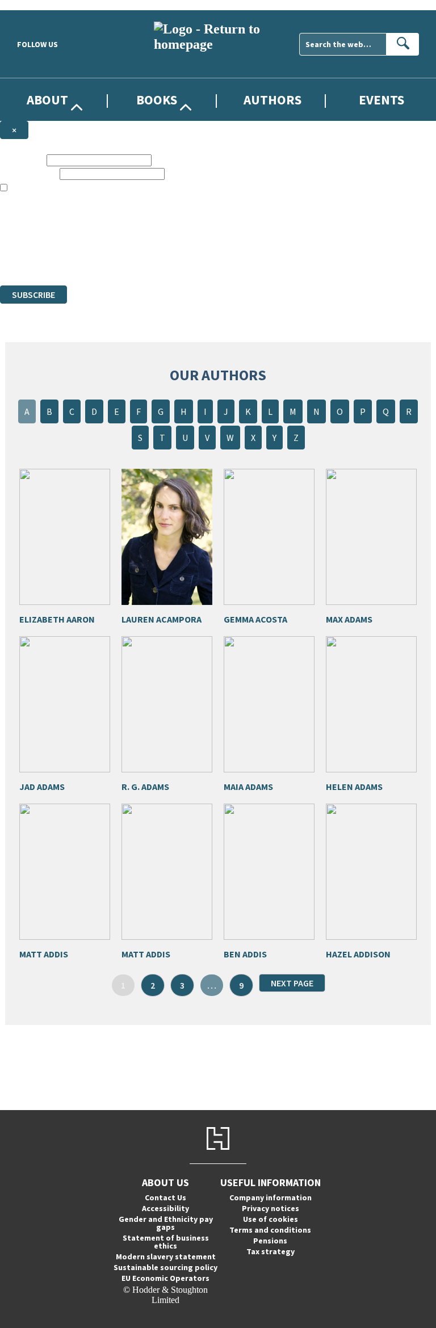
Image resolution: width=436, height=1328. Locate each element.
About (47, 99)
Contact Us (165, 1197)
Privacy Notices (225, 249)
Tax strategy (270, 1251)
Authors (272, 99)
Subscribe (33, 294)
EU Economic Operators (165, 1278)
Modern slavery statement (166, 1256)
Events (381, 99)
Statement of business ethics (166, 1242)
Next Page (292, 983)
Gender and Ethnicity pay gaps (166, 1223)
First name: (22, 160)
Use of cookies (270, 1219)
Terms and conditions (270, 1230)
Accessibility (165, 1208)
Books (156, 99)
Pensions (270, 1240)
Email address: (28, 173)
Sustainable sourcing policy (165, 1267)
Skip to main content (37, 5)
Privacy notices (270, 1208)
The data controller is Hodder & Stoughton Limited (91, 229)
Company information (270, 1197)
